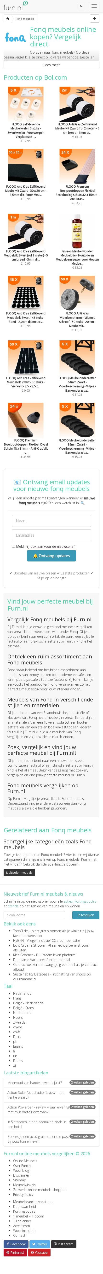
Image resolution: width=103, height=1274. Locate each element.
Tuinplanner (22, 1221)
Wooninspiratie (24, 1230)
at (14, 1065)
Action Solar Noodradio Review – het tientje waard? (50, 1095)
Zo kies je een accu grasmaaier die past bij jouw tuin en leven (50, 1139)
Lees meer (51, 65)
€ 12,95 (25, 132)
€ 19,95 (77, 448)
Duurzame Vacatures (29, 959)
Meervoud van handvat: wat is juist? (50, 1082)
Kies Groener (23, 955)
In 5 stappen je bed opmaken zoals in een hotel (50, 1124)
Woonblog (21, 1170)
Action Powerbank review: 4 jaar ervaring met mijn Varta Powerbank (50, 1109)
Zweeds (19, 1022)
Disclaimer (21, 1175)
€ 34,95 (77, 195)
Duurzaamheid (24, 1206)
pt (15, 1041)
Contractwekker (25, 964)
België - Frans (23, 1008)
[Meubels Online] (7, 19)
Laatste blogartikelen (26, 1073)
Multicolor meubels (19, 873)
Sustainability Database (31, 974)
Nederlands (22, 993)
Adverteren (21, 1225)
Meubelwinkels (24, 1185)
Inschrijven (86, 915)
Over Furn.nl (22, 1165)
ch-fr (16, 1032)
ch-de (17, 1027)
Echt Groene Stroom (29, 945)
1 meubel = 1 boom (28, 1216)
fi (14, 1051)
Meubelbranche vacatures (33, 1201)
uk (15, 1056)
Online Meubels (25, 1161)
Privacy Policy (23, 1194)
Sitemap (19, 1180)
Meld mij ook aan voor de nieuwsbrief (45, 546)
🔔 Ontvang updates (51, 555)
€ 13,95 (77, 259)
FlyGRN (18, 940)
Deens (18, 1060)
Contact (19, 1235)
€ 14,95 (77, 386)
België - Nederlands (28, 1003)
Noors (18, 1017)
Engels (18, 1046)
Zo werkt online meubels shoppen (39, 1189)
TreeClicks (21, 931)
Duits (17, 1036)
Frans (17, 998)
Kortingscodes (24, 1211)
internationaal (59, 959)
